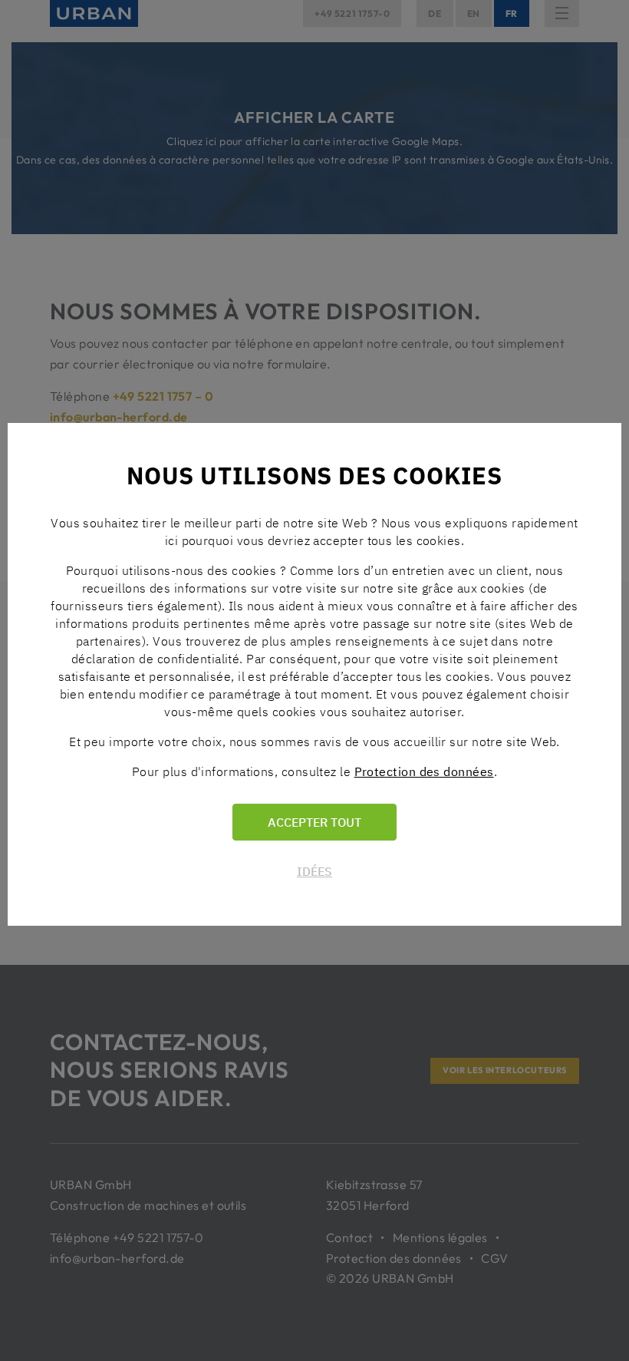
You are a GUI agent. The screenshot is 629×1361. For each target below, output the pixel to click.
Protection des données (424, 771)
